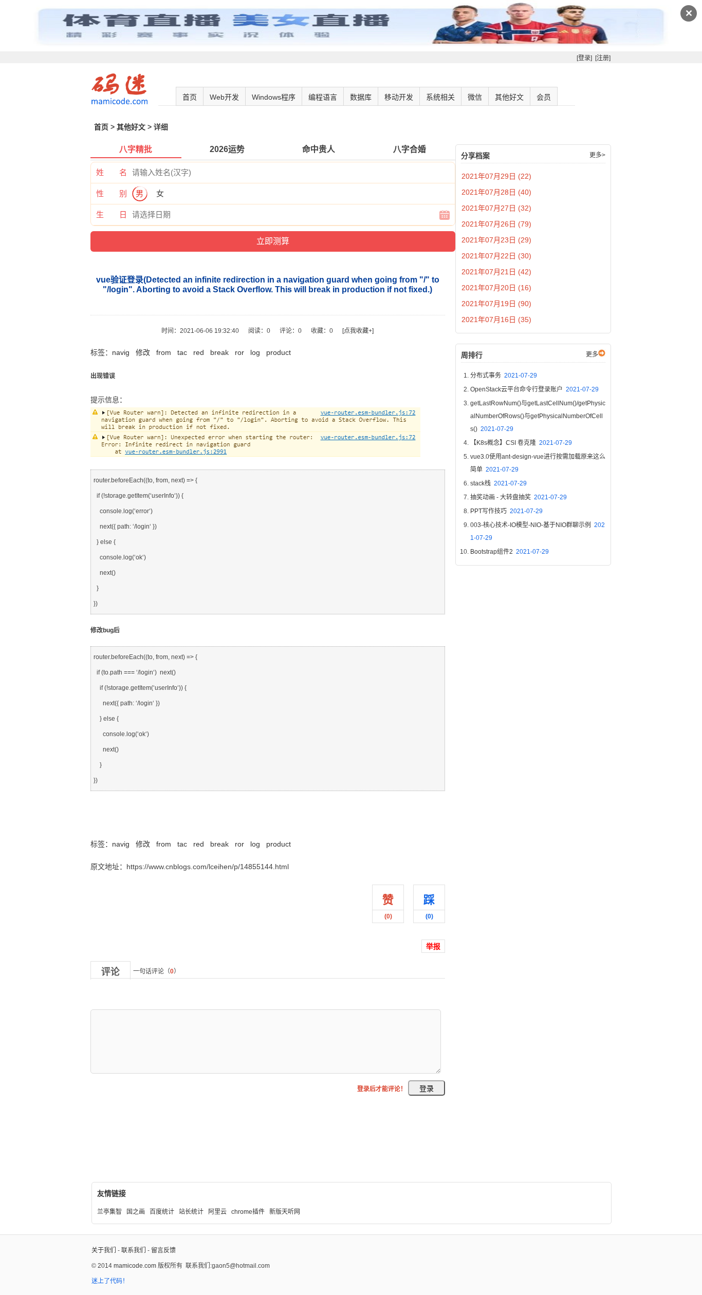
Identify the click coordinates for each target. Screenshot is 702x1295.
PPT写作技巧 (506, 511)
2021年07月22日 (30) (496, 256)
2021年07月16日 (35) (496, 319)
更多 (592, 354)
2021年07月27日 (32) (496, 208)
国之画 (135, 1211)
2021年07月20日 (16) (496, 288)
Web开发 (224, 97)
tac (182, 352)
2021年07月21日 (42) (496, 272)
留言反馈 (163, 1250)
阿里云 (217, 1211)
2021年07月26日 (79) (496, 224)
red (198, 352)
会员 (544, 97)
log (255, 352)
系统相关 (440, 97)
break (219, 352)
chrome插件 (248, 1211)
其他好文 (509, 97)
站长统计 (191, 1211)
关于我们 (103, 1250)
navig (121, 352)
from (163, 352)
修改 (143, 352)
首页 (189, 97)
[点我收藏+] (358, 330)
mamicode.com (135, 1265)
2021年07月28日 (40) (496, 192)
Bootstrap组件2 (509, 551)
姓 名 (111, 172)
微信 (475, 97)
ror (239, 352)
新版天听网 (284, 1211)
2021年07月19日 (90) (496, 303)
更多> (597, 155)
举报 (433, 946)
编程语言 (322, 97)
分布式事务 (503, 375)
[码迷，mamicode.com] (119, 102)
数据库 (361, 97)
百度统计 (162, 1211)
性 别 (111, 193)
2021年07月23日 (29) (496, 240)
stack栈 (498, 483)
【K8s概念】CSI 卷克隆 (521, 442)
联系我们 (133, 1250)
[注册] (603, 58)
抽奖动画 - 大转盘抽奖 (518, 497)
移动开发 (398, 97)
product (278, 352)
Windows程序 (273, 97)
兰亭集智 (109, 1211)
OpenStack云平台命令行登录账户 (534, 389)
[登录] (584, 58)
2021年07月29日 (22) (496, 176)
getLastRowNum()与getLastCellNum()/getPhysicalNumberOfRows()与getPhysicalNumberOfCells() (537, 416)
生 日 (111, 214)
